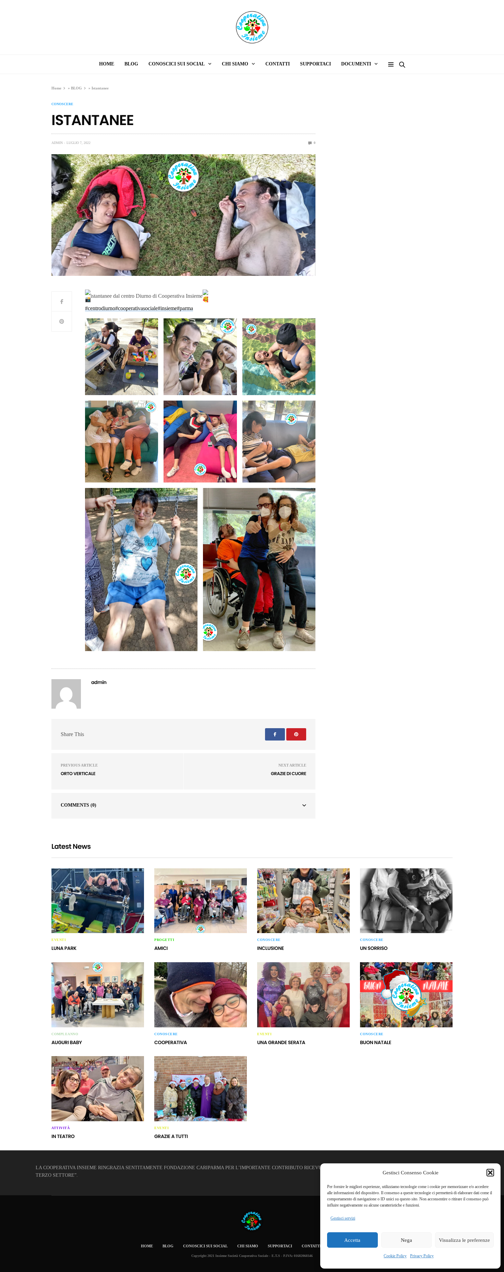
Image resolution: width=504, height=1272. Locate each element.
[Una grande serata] (303, 994)
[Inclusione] (303, 900)
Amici (161, 948)
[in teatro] (97, 1088)
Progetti (164, 940)
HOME (106, 63)
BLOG (76, 88)
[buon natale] (406, 994)
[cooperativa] (200, 994)
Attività (60, 1128)
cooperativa (170, 1042)
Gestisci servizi (343, 1218)
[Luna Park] (97, 900)
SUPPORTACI (315, 63)
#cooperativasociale (136, 308)
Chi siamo (235, 63)
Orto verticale (78, 773)
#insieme (167, 308)
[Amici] (200, 900)
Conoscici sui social (205, 1246)
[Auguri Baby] (97, 994)
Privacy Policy (422, 1255)
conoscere (62, 104)
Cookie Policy (395, 1255)
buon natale (375, 1042)
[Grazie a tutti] (200, 1088)
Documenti (356, 63)
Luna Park (63, 948)
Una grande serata (281, 1042)
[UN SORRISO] (406, 900)
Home (56, 88)
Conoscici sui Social (176, 63)
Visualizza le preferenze (464, 1240)
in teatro (62, 1136)
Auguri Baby (66, 1042)
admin (57, 143)
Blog (131, 63)
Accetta (352, 1240)
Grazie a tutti (171, 1136)
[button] (490, 1172)
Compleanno (64, 1034)
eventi (58, 940)
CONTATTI (277, 63)
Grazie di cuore (288, 773)
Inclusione (270, 948)
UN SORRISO (373, 948)
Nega (406, 1240)
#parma (185, 308)
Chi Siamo (247, 1246)
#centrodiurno (100, 308)
